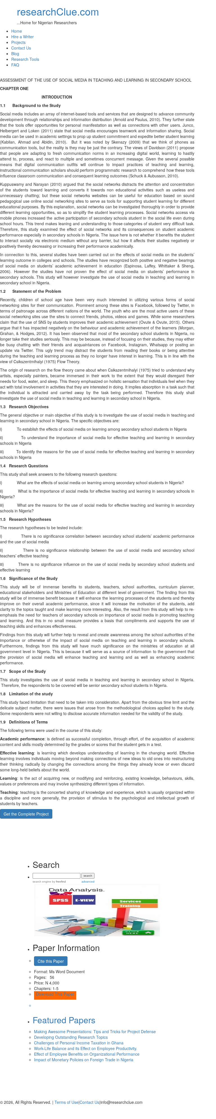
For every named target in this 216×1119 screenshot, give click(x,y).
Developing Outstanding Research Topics (71, 1037)
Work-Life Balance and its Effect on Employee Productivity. (85, 1048)
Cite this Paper (51, 961)
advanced (88, 881)
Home (16, 31)
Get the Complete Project (26, 814)
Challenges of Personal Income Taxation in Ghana (78, 1043)
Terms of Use (66, 1102)
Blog (15, 53)
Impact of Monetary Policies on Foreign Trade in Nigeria (83, 1059)
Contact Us (21, 48)
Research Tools (25, 59)
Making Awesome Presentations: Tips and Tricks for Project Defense (95, 1031)
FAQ (15, 65)
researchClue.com (58, 11)
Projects (18, 42)
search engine (42, 881)
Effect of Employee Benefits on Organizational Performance (87, 1054)
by (58, 881)
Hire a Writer (22, 36)
